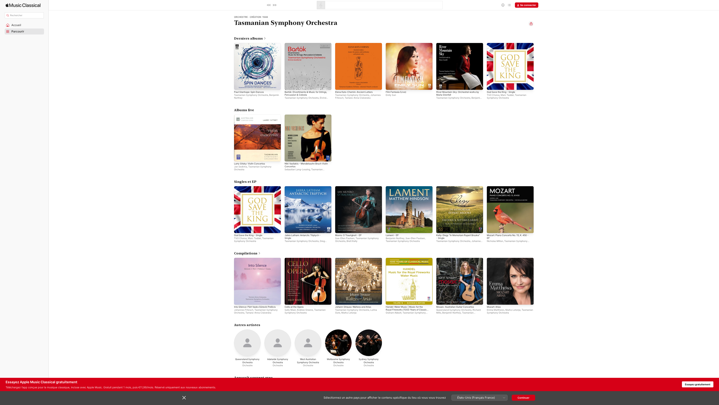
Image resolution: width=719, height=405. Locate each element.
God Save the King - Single (502, 44)
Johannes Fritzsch (243, 309)
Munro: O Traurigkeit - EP (350, 187)
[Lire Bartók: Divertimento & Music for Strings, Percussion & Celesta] (289, 85)
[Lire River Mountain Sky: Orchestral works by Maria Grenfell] (441, 85)
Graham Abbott (393, 312)
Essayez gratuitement (697, 384)
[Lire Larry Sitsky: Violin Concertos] (239, 157)
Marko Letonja (349, 312)
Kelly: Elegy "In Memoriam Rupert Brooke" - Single (455, 189)
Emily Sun (391, 95)
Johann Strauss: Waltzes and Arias (355, 259)
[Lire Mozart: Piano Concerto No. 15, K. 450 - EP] (491, 228)
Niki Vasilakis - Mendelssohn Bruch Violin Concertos (305, 118)
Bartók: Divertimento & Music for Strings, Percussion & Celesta (304, 46)
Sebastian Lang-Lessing (297, 169)
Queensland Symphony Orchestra (453, 309)
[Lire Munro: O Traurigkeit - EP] (340, 228)
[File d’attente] (509, 5)
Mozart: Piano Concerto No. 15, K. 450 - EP (510, 189)
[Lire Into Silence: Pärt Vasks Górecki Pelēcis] (239, 300)
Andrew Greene (305, 309)
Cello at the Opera (295, 259)
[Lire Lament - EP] (390, 228)
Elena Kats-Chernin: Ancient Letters (356, 44)
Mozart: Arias (494, 259)
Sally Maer (290, 309)
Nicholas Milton (495, 241)
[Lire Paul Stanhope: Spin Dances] (239, 85)
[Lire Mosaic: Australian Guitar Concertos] (441, 300)
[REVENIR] (269, 5)
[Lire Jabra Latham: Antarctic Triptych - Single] (289, 228)
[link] (250, 38)
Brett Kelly (352, 241)
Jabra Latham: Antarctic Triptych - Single (304, 189)
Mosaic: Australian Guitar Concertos (457, 259)
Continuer (523, 397)
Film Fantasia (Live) (397, 44)
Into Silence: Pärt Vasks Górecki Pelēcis (257, 259)
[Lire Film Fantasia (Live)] (390, 85)
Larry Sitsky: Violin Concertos (251, 116)
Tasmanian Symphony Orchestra (251, 95)
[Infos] (503, 5)
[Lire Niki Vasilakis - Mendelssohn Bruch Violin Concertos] (289, 157)
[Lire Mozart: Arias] (491, 300)
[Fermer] (184, 397)
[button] (24, 25)
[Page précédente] (230, 66)
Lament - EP (393, 187)
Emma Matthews (495, 309)
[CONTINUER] (275, 5)
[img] (23, 5)
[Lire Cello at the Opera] (289, 300)
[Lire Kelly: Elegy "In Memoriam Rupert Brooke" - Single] (441, 228)
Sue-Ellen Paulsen (344, 238)
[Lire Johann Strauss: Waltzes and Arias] (340, 300)
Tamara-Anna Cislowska (358, 97)
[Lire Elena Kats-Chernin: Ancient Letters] (340, 85)
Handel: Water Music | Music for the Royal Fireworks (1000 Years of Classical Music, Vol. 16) (407, 262)
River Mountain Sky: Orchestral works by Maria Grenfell (458, 46)
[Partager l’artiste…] (531, 23)
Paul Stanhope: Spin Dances (250, 44)
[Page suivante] (537, 66)
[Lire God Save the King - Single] (491, 85)
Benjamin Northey (395, 238)
